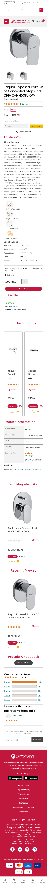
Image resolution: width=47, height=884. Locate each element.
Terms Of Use (23, 785)
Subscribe (37, 740)
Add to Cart (24, 288)
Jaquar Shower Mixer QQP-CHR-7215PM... (12, 372)
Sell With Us (23, 798)
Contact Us (23, 803)
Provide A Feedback (23, 662)
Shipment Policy (23, 790)
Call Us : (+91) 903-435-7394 (23, 820)
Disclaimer (23, 812)
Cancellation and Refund (23, 807)
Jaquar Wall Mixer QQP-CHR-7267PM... (33, 372)
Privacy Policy (23, 794)
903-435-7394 (27, 3)
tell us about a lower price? (30, 470)
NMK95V (14, 306)
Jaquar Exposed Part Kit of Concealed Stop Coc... (23, 616)
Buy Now (13, 295)
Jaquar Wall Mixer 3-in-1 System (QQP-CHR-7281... (22, 530)
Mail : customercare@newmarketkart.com (23, 824)
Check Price (36, 126)
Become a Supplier (9, 1)
